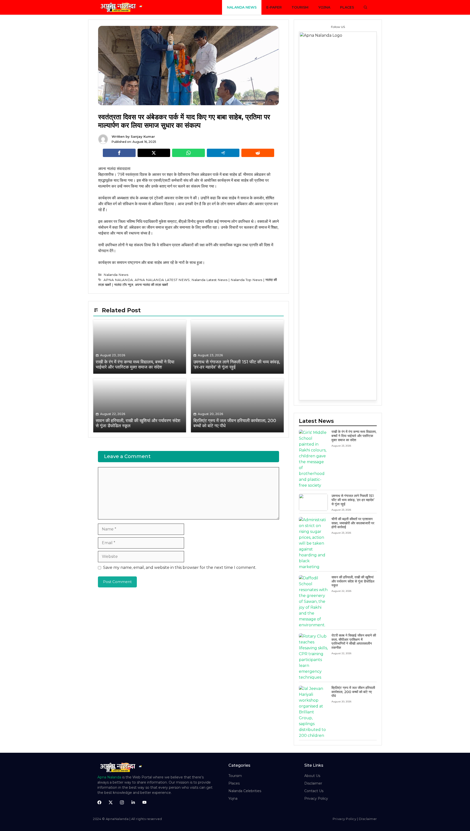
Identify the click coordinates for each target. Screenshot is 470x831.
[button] (365, 7)
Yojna (324, 7)
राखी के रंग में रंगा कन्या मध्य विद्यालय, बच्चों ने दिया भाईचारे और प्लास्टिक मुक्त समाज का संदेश (353, 435)
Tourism (300, 7)
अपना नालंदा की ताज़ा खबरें (151, 285)
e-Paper (274, 7)
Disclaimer (313, 783)
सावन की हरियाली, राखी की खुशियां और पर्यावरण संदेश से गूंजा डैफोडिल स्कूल (352, 581)
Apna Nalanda (109, 777)
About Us (312, 776)
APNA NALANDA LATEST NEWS (162, 280)
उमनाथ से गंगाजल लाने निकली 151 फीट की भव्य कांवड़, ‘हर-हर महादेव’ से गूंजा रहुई (352, 500)
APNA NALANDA (118, 280)
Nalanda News (242, 7)
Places (347, 7)
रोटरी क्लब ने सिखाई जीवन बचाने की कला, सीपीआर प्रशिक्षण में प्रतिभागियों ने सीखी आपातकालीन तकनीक (353, 641)
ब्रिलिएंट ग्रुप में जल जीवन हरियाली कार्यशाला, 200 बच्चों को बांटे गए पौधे (353, 691)
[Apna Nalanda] (122, 7)
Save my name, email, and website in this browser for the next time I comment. (179, 567)
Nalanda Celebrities (244, 791)
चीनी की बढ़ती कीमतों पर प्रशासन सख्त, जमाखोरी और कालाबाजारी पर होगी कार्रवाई (352, 523)
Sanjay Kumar (143, 136)
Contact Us (313, 791)
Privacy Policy (316, 798)
